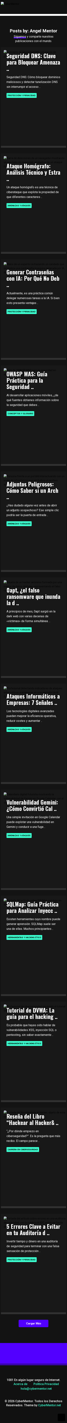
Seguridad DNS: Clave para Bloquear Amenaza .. (33, 62)
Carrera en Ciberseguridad (23, 1149)
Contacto (28, 43)
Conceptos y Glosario (20, 413)
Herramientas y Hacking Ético (24, 937)
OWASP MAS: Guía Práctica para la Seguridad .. (27, 380)
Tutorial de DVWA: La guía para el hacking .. (32, 1013)
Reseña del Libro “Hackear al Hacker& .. (32, 1119)
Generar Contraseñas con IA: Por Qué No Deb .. (33, 278)
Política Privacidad (46, 1384)
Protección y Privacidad (22, 95)
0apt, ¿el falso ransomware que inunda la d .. (33, 596)
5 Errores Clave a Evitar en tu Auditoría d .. (33, 1229)
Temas (25, 27)
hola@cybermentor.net (36, 1388)
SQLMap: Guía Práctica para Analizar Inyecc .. (32, 907)
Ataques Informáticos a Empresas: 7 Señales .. (33, 699)
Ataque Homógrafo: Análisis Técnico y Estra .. (33, 172)
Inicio (24, 19)
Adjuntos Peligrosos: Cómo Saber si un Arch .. (32, 490)
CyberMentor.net (49, 1405)
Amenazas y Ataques (19, 205)
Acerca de (20, 1384)
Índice (25, 35)
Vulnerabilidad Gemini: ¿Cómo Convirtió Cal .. (32, 805)
